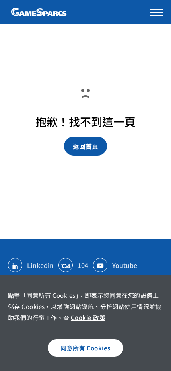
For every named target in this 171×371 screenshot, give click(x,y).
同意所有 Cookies (85, 348)
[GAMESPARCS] (40, 12)
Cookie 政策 (88, 317)
